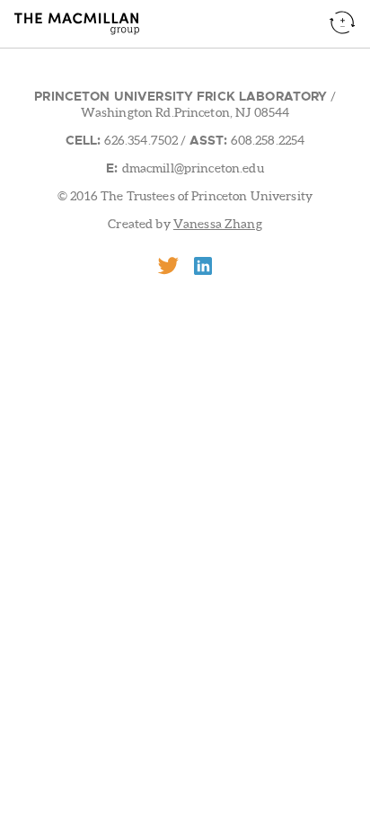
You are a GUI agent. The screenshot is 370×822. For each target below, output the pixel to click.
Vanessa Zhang (217, 224)
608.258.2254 (265, 140)
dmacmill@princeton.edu (193, 168)
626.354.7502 (139, 140)
